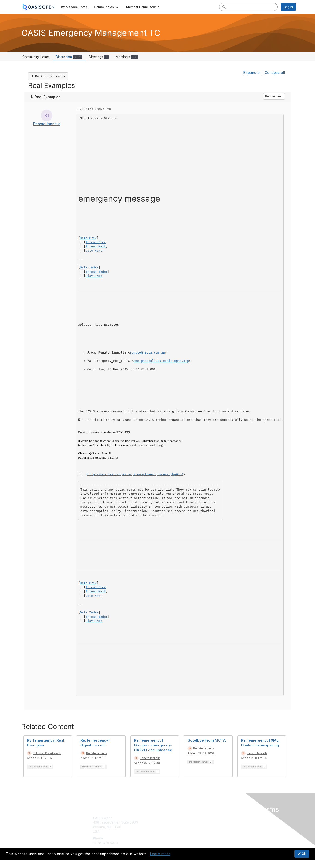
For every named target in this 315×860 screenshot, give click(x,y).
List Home (94, 276)
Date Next (94, 250)
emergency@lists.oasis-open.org (161, 361)
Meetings (98, 57)
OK (303, 854)
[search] (224, 6)
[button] (107, 6)
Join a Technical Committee (180, 831)
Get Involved (169, 818)
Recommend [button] (274, 96)
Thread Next (96, 246)
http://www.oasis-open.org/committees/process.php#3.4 (135, 474)
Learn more (160, 853)
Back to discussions (49, 76)
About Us (233, 818)
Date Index (89, 267)
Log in (288, 7)
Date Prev (88, 238)
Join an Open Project (175, 825)
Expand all (252, 72)
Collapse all (275, 72)
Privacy (231, 822)
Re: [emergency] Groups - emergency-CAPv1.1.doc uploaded (153, 745)
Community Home (35, 57)
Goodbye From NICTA (206, 740)
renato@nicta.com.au (147, 352)
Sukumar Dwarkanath (47, 753)
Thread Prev (96, 242)
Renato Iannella (46, 123)
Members (126, 57)
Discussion (68, 57)
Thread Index (97, 271)
